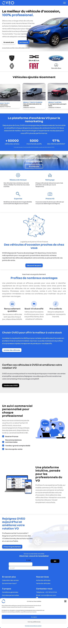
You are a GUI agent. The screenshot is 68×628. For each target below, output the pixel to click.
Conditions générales (10, 592)
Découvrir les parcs (34, 265)
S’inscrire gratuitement (12, 547)
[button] (65, 601)
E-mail (28, 560)
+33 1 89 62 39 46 (51, 592)
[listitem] (34, 96)
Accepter (34, 617)
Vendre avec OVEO (11, 385)
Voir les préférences (34, 622)
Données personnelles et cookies (33, 625)
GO (55, 561)
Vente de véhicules (43, 583)
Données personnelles (10, 595)
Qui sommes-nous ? (9, 583)
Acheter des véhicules (12, 350)
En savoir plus (9, 42)
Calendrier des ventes (10, 580)
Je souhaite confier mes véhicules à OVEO (16, 48)
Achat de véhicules (43, 580)
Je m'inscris (23, 42)
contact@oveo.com (48, 595)
